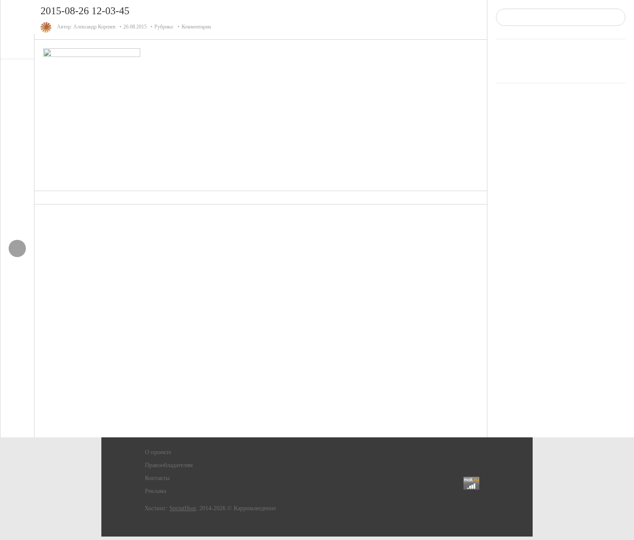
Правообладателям (169, 465)
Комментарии (196, 27)
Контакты (157, 478)
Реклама (155, 491)
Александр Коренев (94, 27)
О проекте (158, 452)
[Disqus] (261, 321)
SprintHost (182, 508)
